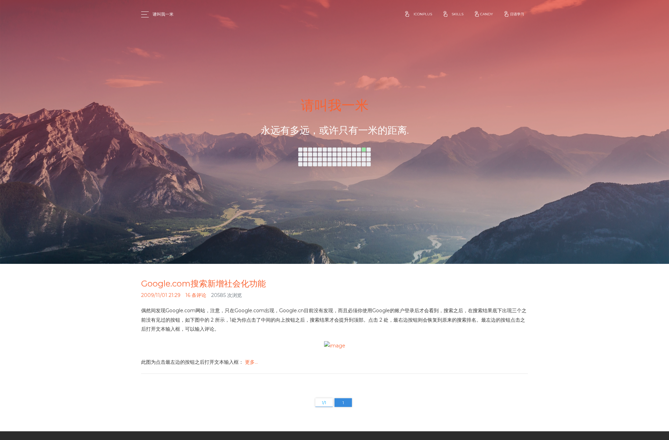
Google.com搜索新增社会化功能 (203, 283)
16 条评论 (195, 295)
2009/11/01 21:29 (160, 295)
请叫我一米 (163, 14)
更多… (251, 362)
